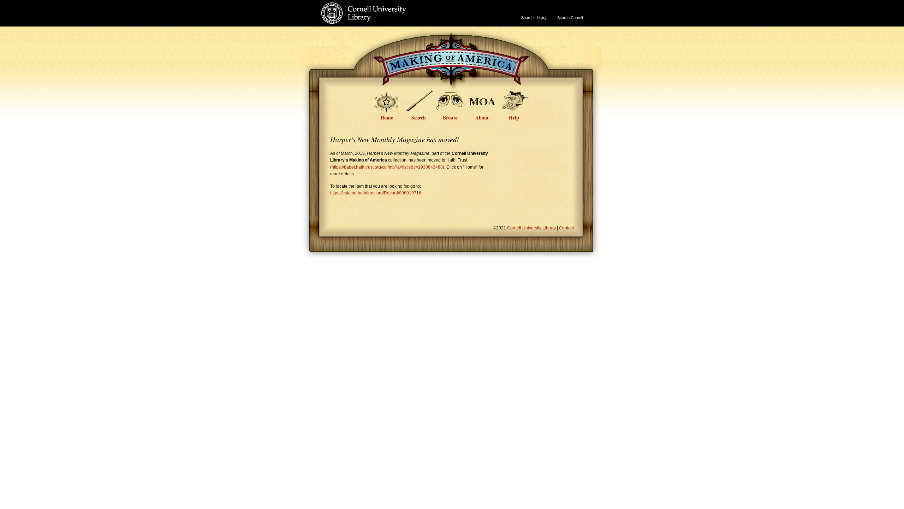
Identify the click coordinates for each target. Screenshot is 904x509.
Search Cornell (570, 18)
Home (386, 117)
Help (514, 117)
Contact (566, 228)
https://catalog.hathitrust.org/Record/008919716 (375, 193)
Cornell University (378, 6)
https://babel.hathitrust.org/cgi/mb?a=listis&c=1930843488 (387, 167)
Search (418, 117)
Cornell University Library (378, 20)
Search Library (534, 18)
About (482, 117)
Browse (450, 117)
